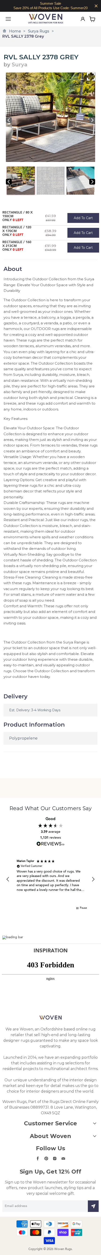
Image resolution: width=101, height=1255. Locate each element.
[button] (8, 879)
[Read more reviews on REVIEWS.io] (50, 843)
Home (15, 31)
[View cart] (92, 19)
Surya (19, 64)
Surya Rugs (38, 31)
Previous (9, 120)
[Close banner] (96, 6)
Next (92, 120)
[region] (50, 6)
